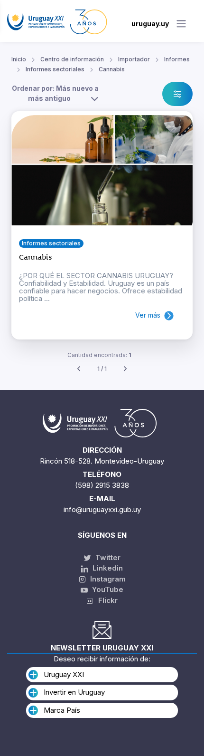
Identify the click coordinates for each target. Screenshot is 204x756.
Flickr (105, 600)
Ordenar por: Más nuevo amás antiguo (55, 93)
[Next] (125, 369)
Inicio (18, 59)
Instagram (107, 578)
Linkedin (107, 567)
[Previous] (78, 369)
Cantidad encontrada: (99, 355)
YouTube (106, 589)
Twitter (107, 557)
